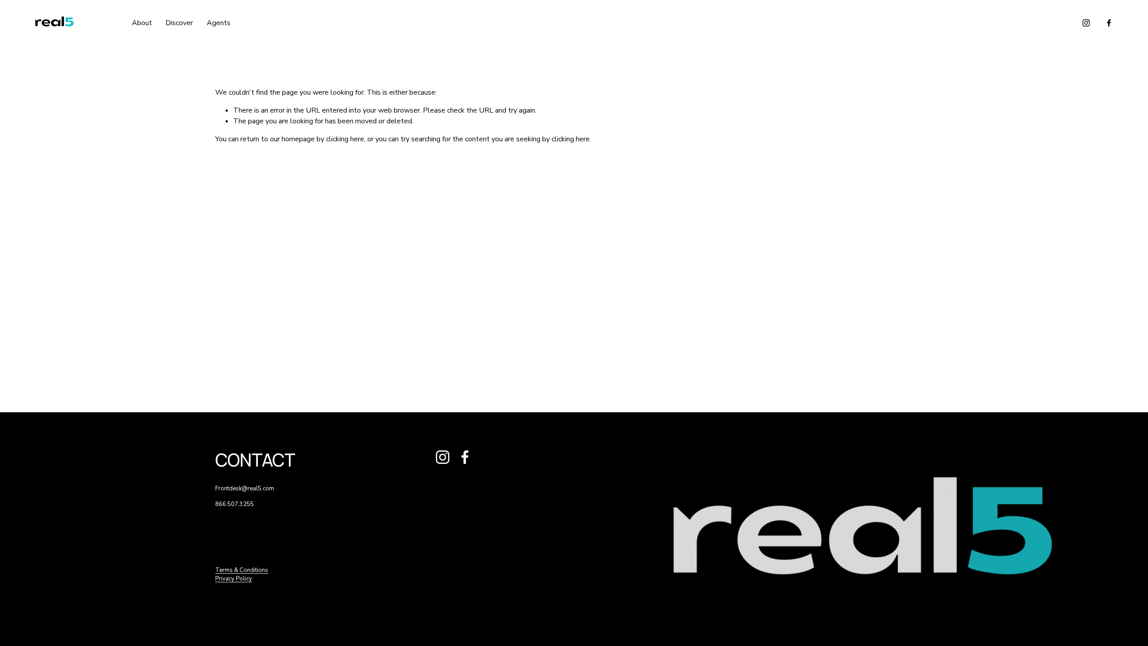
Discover (179, 23)
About (142, 23)
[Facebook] (1109, 22)
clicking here (345, 139)
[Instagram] (1086, 22)
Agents (218, 23)
